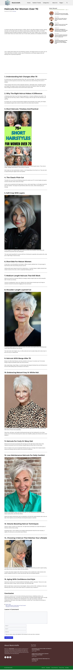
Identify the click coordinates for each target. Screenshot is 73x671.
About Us (54, 2)
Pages (61, 2)
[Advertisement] (25, 21)
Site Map (67, 667)
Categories (46, 2)
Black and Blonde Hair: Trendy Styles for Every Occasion (16, 605)
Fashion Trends (37, 2)
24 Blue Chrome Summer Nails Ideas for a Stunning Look (61, 25)
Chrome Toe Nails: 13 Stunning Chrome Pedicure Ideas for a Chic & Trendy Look (61, 35)
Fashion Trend (8, 604)
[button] (67, 2)
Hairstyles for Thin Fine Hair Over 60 (12, 606)
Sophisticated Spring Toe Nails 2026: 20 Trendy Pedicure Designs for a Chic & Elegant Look (61, 42)
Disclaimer (48, 667)
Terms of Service (54, 667)
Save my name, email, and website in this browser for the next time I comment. (23, 634)
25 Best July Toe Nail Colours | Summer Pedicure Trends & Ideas (61, 19)
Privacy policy (61, 667)
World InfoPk (16, 3)
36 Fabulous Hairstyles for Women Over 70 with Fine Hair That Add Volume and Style (61, 30)
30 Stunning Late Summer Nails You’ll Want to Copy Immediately (61, 14)
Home (28, 2)
